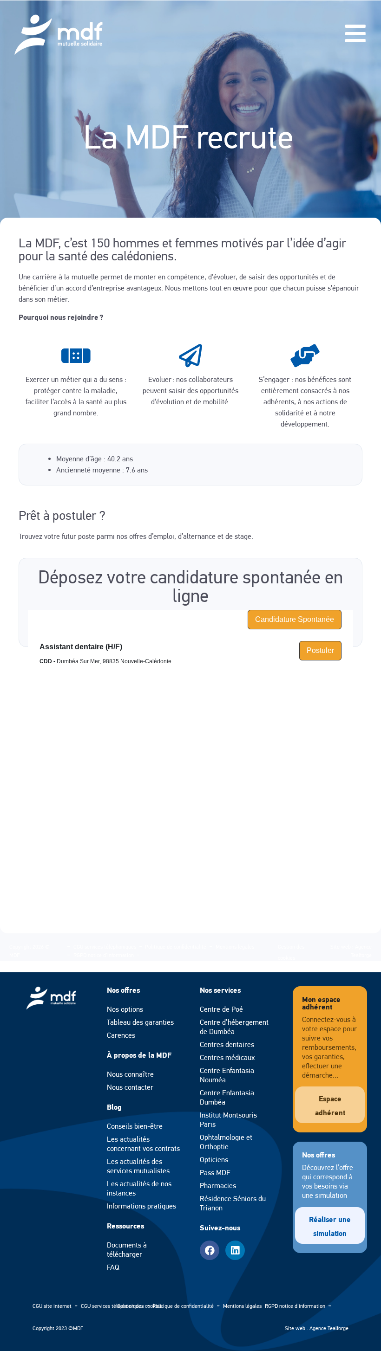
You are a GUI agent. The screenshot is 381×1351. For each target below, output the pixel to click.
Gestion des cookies (139, 1306)
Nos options (125, 1009)
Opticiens (214, 1159)
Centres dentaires (227, 1044)
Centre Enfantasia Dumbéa (227, 1097)
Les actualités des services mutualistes (138, 1166)
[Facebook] (209, 1250)
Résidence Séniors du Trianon (233, 1203)
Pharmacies (218, 1185)
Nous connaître (130, 1074)
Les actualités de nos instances (139, 1188)
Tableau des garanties (140, 1022)
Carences (121, 1035)
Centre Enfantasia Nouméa (227, 1075)
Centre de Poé (221, 1009)
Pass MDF (215, 1172)
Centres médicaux (227, 1057)
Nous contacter (130, 1087)
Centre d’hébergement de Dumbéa (234, 1027)
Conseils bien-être (135, 1126)
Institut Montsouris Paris (228, 1120)
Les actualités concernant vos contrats (143, 1144)
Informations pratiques (141, 1206)
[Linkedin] (235, 1250)
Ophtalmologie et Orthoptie (226, 1142)
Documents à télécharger (127, 1250)
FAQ (113, 1267)
